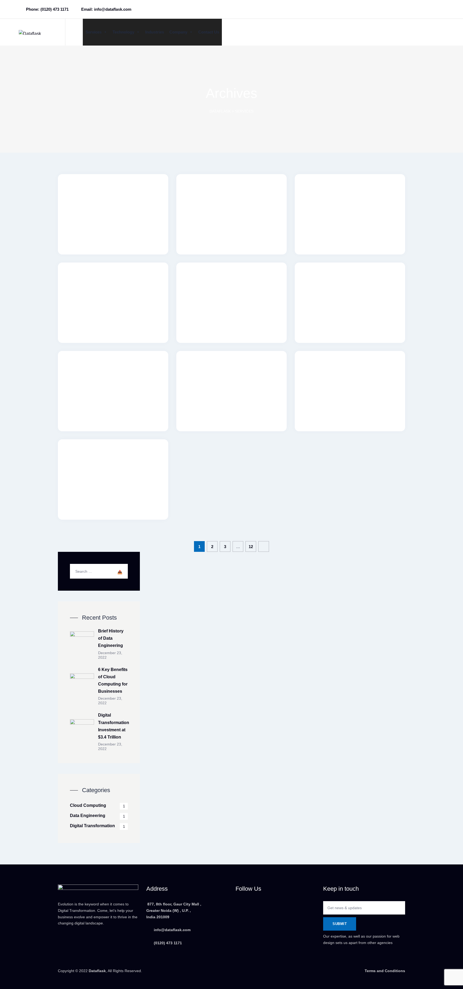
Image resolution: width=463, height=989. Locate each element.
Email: (106, 9)
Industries (154, 32)
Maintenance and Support (350, 284)
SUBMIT (340, 924)
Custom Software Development (350, 376)
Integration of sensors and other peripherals (231, 199)
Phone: (47, 9)
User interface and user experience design (231, 376)
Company (178, 32)
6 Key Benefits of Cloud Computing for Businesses (113, 680)
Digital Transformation (92, 825)
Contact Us (208, 32)
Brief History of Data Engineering (111, 638)
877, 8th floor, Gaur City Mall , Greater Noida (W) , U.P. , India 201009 (173, 910)
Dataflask (97, 971)
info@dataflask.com (172, 930)
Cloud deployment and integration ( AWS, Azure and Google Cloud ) (232, 291)
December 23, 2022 (110, 655)
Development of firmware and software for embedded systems (113, 291)
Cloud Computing (88, 805)
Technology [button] (123, 32)
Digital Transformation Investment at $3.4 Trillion (113, 726)
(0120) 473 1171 (167, 943)
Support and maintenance (113, 196)
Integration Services (113, 372)
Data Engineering (87, 815)
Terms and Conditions (385, 971)
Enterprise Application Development (113, 465)
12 (251, 546)
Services (93, 32)
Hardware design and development (350, 199)
